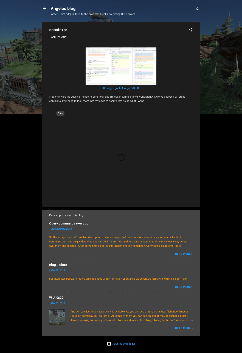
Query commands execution (69, 223)
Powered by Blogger (123, 343)
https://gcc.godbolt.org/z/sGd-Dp (121, 88)
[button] (190, 30)
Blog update (58, 265)
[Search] (198, 9)
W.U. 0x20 (56, 297)
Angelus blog (63, 8)
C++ (60, 113)
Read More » (184, 253)
